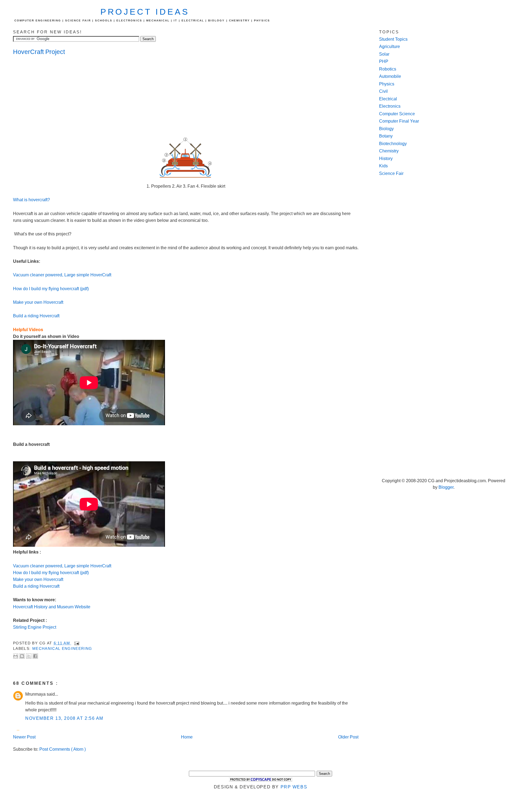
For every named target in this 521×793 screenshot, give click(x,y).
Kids (383, 166)
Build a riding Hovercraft (36, 316)
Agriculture (389, 46)
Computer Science (397, 113)
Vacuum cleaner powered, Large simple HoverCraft (62, 275)
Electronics (390, 106)
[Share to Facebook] (35, 656)
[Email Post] (75, 643)
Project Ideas (145, 12)
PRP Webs (294, 787)
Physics (386, 84)
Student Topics (393, 39)
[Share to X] (28, 656)
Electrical (388, 99)
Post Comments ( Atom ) (62, 749)
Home (187, 737)
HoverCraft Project (39, 51)
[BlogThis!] (22, 656)
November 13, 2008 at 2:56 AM (64, 718)
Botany (386, 136)
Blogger (446, 487)
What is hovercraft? (31, 199)
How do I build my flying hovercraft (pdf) (51, 288)
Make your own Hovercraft (38, 302)
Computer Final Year (399, 121)
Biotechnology (393, 143)
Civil (383, 91)
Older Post (348, 737)
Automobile (390, 76)
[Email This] (15, 656)
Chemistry (389, 151)
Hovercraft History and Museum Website (51, 607)
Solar (384, 54)
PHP (383, 61)
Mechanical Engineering (62, 649)
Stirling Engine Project (34, 627)
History (386, 158)
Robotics (387, 69)
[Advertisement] (56, 96)
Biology (386, 128)
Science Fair (391, 173)
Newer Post (24, 737)
